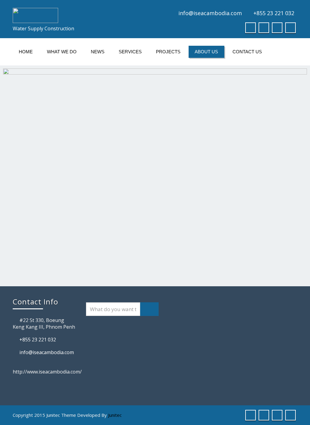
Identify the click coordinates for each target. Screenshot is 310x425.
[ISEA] (81, 15)
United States (288, 3)
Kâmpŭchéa (296, 3)
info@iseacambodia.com (210, 13)
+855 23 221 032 (273, 13)
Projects (168, 51)
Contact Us (247, 51)
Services (130, 51)
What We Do (62, 51)
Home (26, 51)
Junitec (115, 415)
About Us (206, 51)
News (97, 51)
